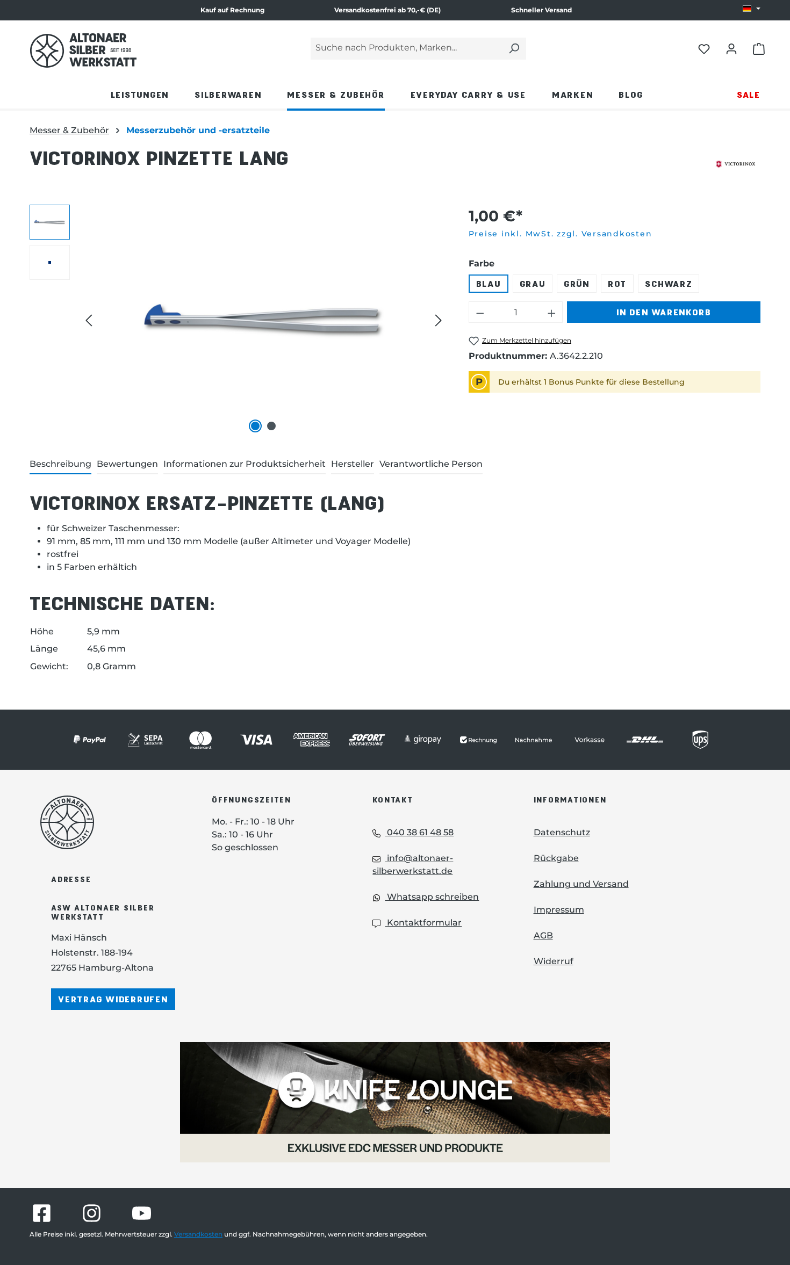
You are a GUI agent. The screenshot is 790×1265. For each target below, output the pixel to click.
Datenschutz (562, 832)
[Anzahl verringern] (480, 312)
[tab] (60, 464)
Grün (577, 283)
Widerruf (553, 961)
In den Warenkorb (663, 312)
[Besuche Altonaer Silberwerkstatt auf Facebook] (42, 1213)
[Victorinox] (735, 164)
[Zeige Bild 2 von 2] (271, 426)
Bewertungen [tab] (127, 464)
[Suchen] (513, 49)
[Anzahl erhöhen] (552, 312)
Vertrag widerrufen (113, 999)
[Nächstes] (438, 320)
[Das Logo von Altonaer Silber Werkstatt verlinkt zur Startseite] (83, 50)
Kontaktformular (423, 922)
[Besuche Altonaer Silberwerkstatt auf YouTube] (142, 1213)
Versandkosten (198, 1234)
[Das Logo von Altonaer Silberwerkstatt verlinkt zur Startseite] (109, 822)
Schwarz (668, 283)
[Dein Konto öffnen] (731, 48)
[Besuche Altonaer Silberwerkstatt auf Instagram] (92, 1213)
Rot (617, 283)
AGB (543, 935)
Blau (488, 283)
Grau (532, 283)
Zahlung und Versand (581, 884)
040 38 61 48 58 (419, 832)
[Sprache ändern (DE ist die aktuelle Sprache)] (751, 9)
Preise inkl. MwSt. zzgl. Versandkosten (560, 233)
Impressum (559, 910)
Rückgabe (556, 858)
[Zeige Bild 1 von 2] (255, 426)
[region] (238, 320)
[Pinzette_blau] (264, 320)
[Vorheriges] (89, 320)
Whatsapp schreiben (432, 897)
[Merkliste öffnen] (704, 48)
